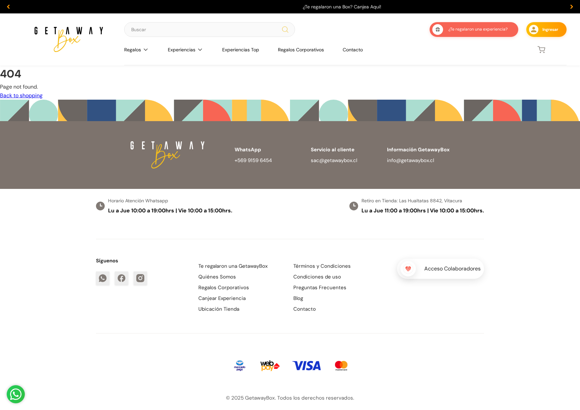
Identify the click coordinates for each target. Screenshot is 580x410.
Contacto (353, 50)
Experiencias (181, 50)
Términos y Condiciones (322, 266)
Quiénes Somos (217, 276)
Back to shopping (21, 95)
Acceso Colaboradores (452, 268)
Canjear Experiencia (222, 298)
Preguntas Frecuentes (319, 287)
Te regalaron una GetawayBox (233, 266)
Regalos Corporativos (301, 50)
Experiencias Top (240, 50)
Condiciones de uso (317, 276)
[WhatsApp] (102, 278)
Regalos (132, 50)
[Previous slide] (8, 7)
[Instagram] (140, 278)
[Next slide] (572, 7)
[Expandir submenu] (145, 49)
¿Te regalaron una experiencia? (478, 29)
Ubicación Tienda (218, 309)
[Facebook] (121, 278)
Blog (298, 298)
